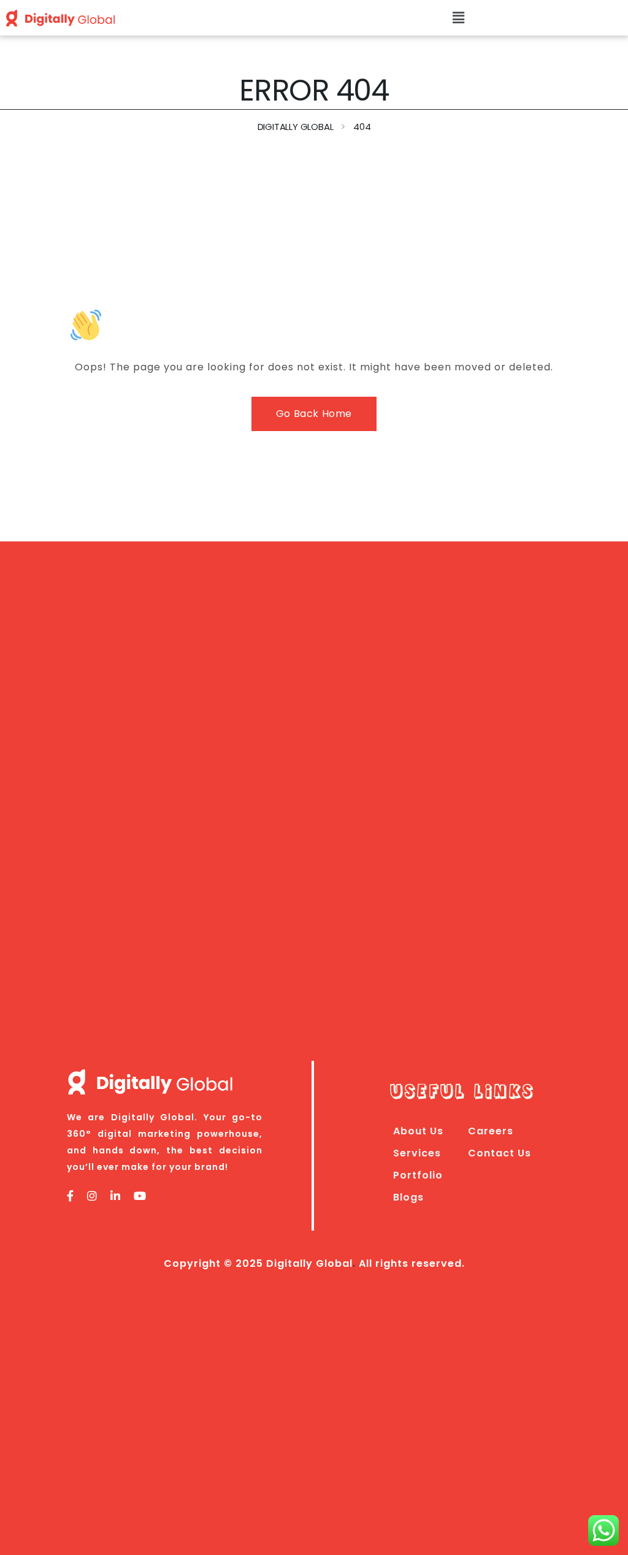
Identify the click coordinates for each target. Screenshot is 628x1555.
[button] (459, 17)
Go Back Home (314, 414)
